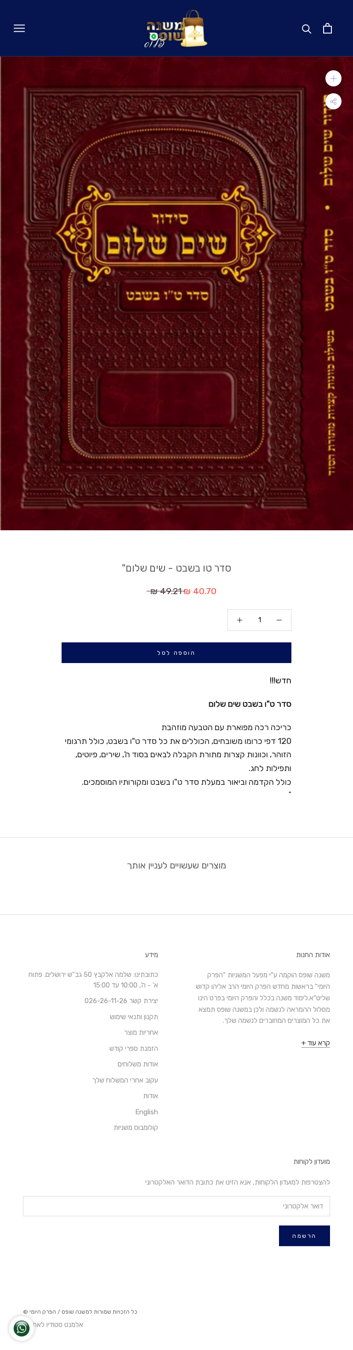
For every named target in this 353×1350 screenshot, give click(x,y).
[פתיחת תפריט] (19, 28)
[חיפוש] (307, 28)
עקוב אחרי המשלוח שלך (125, 1080)
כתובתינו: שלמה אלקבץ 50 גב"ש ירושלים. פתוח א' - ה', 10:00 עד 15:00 (93, 979)
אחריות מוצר (141, 1032)
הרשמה (304, 1235)
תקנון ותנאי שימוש (134, 1017)
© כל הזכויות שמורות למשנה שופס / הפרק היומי (80, 1312)
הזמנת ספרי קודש (133, 1048)
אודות (150, 1096)
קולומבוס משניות (136, 1127)
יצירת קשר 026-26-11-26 (121, 1001)
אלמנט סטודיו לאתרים (53, 1325)
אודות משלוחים (138, 1064)
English (146, 1112)
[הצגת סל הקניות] (327, 28)
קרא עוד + (316, 1043)
